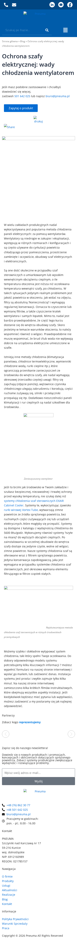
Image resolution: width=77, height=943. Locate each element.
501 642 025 (22, 96)
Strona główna (10, 41)
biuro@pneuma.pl (58, 96)
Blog (22, 41)
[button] (65, 30)
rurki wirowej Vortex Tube (21, 510)
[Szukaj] (47, 30)
